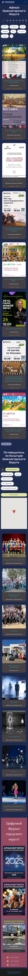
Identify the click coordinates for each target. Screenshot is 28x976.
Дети (13, 31)
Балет (22, 26)
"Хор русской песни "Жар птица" (14, 560)
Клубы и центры (6, 478)
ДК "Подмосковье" (7, 483)
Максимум (14, 702)
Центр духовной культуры (9, 488)
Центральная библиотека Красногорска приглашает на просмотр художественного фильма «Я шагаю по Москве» (14, 379)
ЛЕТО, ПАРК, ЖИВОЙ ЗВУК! (14, 329)
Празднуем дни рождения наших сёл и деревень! (14, 81)
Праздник (5, 31)
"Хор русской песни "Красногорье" (14, 595)
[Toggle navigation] (25, 2)
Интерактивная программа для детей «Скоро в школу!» (14, 430)
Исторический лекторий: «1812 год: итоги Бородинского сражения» (14, 229)
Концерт (4, 36)
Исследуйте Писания (14, 180)
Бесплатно (22, 31)
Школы (18, 474)
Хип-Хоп (14, 771)
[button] (14, 512)
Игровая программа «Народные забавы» (14, 279)
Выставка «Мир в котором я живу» (14, 131)
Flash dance (14, 631)
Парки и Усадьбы (7, 474)
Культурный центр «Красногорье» (14, 666)
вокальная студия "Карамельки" (14, 806)
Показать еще (6, 444)
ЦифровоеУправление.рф (14, 973)
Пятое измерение (14, 737)
